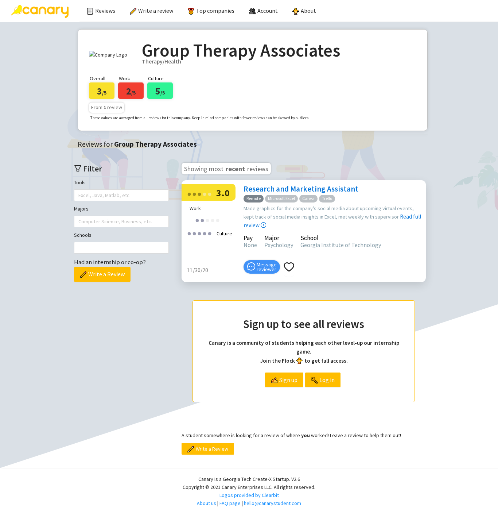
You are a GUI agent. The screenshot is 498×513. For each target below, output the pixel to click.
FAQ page (230, 503)
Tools (80, 182)
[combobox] (79, 195)
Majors (81, 208)
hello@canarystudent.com (272, 503)
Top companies (215, 10)
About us (206, 503)
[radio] (189, 193)
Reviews (105, 10)
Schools (83, 235)
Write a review (155, 10)
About (308, 10)
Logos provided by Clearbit (249, 495)
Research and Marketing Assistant (301, 189)
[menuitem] (100, 11)
